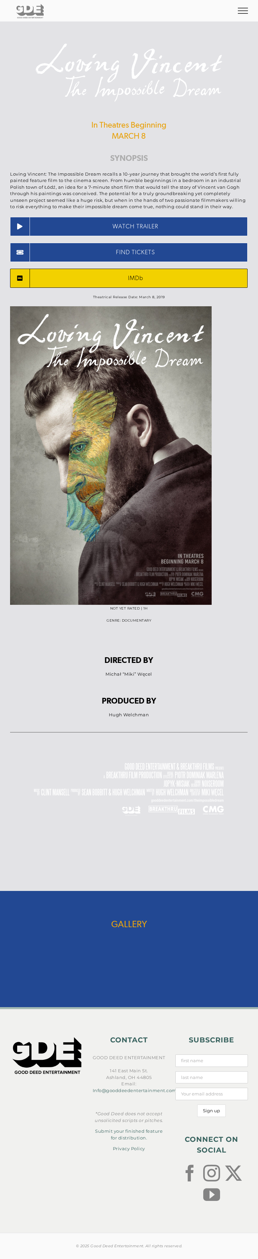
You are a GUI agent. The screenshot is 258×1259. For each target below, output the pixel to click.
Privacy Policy (129, 1148)
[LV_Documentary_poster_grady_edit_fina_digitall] (111, 308)
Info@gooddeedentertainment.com (135, 1090)
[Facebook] (190, 1173)
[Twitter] (233, 1173)
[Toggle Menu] (243, 11)
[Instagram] (211, 1173)
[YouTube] (211, 1194)
